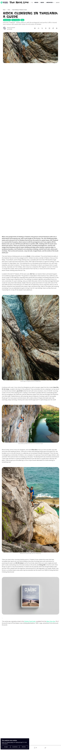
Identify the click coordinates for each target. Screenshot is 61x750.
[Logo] (4, 2)
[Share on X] (42, 28)
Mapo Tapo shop (50, 621)
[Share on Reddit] (53, 28)
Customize (14, 746)
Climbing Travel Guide (29, 621)
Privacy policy (10, 742)
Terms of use (19, 742)
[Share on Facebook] (38, 28)
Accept (6, 746)
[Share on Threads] (45, 28)
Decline (24, 746)
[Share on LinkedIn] (49, 28)
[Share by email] (35, 28)
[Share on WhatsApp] (56, 28)
